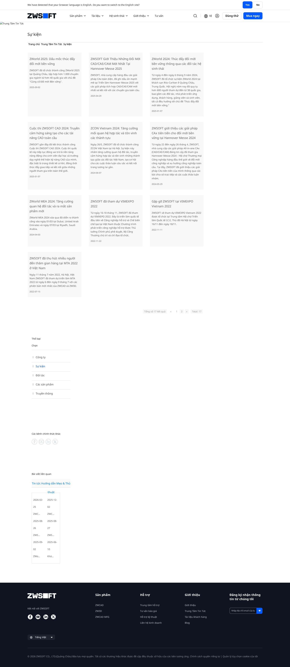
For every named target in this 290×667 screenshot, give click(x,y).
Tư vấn (159, 16)
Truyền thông (44, 393)
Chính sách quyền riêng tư (205, 656)
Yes (248, 4)
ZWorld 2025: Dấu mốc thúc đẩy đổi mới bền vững (37, 556)
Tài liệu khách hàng (196, 616)
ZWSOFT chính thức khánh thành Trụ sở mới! (37, 535)
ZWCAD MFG (102, 616)
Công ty (40, 357)
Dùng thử (231, 16)
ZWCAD (99, 605)
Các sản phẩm (45, 384)
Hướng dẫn (48, 483)
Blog (187, 622)
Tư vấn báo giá (148, 611)
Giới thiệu (190, 605)
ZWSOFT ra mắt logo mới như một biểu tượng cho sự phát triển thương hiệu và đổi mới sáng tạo (51, 535)
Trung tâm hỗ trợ (149, 605)
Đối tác (40, 375)
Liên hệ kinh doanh (151, 622)
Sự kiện (67, 44)
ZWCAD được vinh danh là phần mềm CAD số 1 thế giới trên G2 (51, 513)
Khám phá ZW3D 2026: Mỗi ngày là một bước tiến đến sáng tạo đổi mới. (51, 556)
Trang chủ (34, 44)
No (258, 4)
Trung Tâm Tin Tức (51, 44)
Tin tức (36, 483)
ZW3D (98, 611)
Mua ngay (253, 16)
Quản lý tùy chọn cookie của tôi (240, 656)
